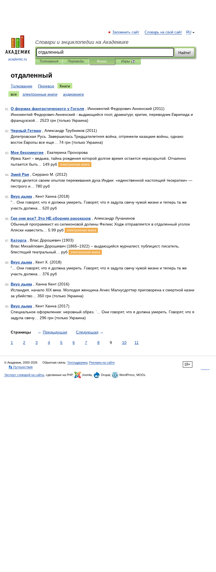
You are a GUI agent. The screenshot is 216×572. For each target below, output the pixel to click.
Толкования (48, 61)
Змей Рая (20, 174)
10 (124, 342)
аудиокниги (73, 94)
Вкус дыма (21, 196)
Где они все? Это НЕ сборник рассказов (51, 218)
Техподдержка (77, 362)
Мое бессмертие (27, 152)
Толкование (21, 86)
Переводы (76, 61)
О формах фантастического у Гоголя (47, 108)
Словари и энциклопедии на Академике (82, 42)
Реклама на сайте (102, 362)
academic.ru (17, 59)
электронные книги (39, 94)
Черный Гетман (26, 130)
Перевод (46, 86)
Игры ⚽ (128, 61)
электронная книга (75, 164)
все (14, 94)
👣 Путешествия (20, 367)
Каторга (18, 240)
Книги (102, 61)
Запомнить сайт (126, 32)
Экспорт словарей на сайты (24, 375)
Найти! (184, 52)
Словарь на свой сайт (163, 32)
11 (136, 342)
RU (188, 32)
